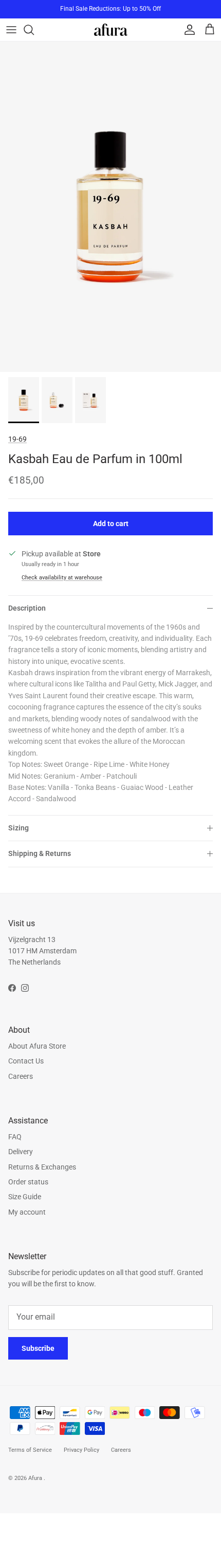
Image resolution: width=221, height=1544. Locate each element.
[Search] (34, 29)
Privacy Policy (81, 1450)
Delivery (20, 1151)
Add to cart (110, 523)
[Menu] (11, 29)
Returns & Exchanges (42, 1167)
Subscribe (38, 1348)
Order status (28, 1182)
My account (27, 1212)
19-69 (17, 439)
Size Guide (24, 1197)
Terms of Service (30, 1450)
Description (27, 608)
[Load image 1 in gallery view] (110, 206)
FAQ (15, 1137)
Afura (36, 1478)
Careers (20, 1076)
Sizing (18, 828)
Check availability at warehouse (62, 577)
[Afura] (110, 29)
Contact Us (26, 1061)
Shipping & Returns (39, 853)
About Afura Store (37, 1046)
